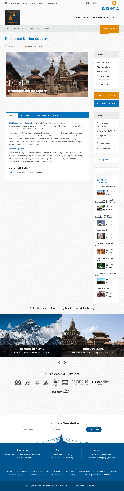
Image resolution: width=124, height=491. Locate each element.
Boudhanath (102, 230)
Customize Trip (106, 103)
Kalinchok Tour (103, 288)
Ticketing (30, 3)
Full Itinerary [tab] (26, 115)
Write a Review (83, 474)
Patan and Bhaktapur (106, 187)
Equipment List (105, 148)
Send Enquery (109, 28)
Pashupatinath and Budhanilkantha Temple (105, 201)
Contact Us (13, 3)
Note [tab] (55, 115)
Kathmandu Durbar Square (104, 244)
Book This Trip (106, 95)
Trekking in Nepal (31, 349)
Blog (115, 17)
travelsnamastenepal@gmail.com (101, 457)
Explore (14, 28)
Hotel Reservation (50, 3)
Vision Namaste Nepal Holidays (93, 471)
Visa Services (71, 471)
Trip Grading (104, 143)
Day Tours (30, 28)
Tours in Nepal (93, 349)
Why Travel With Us (107, 131)
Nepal (21, 28)
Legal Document (54, 471)
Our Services (37, 471)
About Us (97, 474)
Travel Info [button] (80, 17)
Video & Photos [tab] (43, 115)
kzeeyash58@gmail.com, (101, 454)
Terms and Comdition (102, 124)
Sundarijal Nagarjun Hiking (104, 259)
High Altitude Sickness (104, 137)
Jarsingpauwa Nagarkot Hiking (106, 274)
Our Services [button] (100, 17)
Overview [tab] (12, 115)
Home (7, 28)
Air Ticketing (22, 471)
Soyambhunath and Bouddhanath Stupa (104, 216)
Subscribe (94, 429)
